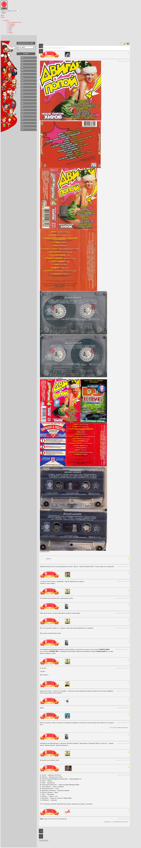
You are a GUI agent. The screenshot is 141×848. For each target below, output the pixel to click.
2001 (22, 87)
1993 (22, 61)
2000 (22, 83)
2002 (22, 90)
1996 (22, 70)
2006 (22, 103)
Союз (2, 17)
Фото (10, 29)
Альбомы (11, 26)
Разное (10, 32)
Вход (2, 15)
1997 (22, 74)
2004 (22, 97)
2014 (22, 129)
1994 (22, 64)
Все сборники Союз (14, 22)
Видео (10, 27)
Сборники (11, 24)
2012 (22, 123)
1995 (22, 67)
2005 (22, 100)
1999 (22, 80)
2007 (22, 106)
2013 (22, 126)
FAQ (10, 31)
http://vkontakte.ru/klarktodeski (121, 727)
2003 (22, 93)
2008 (22, 110)
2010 (22, 116)
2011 (22, 119)
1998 (22, 77)
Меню (7, 20)
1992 (22, 57)
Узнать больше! (124, 821)
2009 (22, 113)
